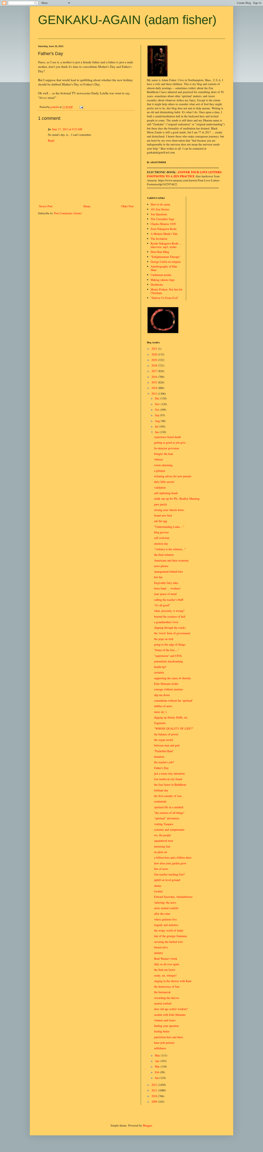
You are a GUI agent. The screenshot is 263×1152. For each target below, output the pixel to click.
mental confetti (163, 1003)
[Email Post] (81, 107)
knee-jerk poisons (164, 1043)
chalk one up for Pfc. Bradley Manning (177, 498)
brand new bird (163, 515)
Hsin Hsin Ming (160, 252)
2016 (154, 377)
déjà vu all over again (166, 964)
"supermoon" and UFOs (168, 656)
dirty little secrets (164, 482)
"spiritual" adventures (166, 818)
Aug (158, 421)
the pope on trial (163, 639)
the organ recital (163, 740)
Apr (157, 1061)
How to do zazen (160, 204)
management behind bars (168, 571)
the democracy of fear (167, 986)
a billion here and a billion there (172, 857)
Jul (157, 426)
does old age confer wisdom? (171, 1009)
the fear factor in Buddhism (170, 784)
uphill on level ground (167, 880)
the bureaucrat (162, 992)
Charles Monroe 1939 (163, 224)
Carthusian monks (161, 275)
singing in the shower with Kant (172, 981)
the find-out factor (164, 970)
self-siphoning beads (166, 493)
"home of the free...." (166, 650)
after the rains (162, 914)
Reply (51, 140)
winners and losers (164, 1020)
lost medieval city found (168, 779)
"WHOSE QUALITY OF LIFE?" (173, 728)
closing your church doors (169, 510)
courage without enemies (168, 689)
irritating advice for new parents (172, 476)
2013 (154, 394)
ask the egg (160, 521)
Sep (157, 415)
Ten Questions (159, 214)
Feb (157, 1072)
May (158, 1055)
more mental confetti (166, 908)
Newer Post (45, 206)
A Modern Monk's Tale (164, 234)
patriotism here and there (168, 1037)
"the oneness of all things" (169, 813)
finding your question (166, 1026)
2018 (154, 365)
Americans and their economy (171, 560)
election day (161, 543)
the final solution (164, 555)
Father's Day (161, 768)
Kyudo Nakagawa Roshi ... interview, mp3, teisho (166, 245)
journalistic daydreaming (168, 661)
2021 (154, 349)
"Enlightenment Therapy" (166, 257)
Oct (157, 410)
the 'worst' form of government (172, 633)
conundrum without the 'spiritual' (173, 700)
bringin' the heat (163, 454)
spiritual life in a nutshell (168, 807)
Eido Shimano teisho (166, 684)
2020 (154, 354)
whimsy (158, 459)
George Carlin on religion (166, 262)
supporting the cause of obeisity (172, 678)
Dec (157, 398)
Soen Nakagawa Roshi (163, 229)
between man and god (166, 745)
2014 (154, 388)
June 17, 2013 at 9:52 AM (67, 129)
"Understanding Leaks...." (169, 527)
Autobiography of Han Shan (164, 268)
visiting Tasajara (163, 824)
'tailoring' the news (165, 902)
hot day (158, 577)
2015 (154, 382)
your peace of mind (165, 594)
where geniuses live (165, 919)
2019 (154, 360)
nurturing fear (162, 846)
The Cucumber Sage (162, 219)
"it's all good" (162, 605)
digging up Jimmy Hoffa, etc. (171, 717)
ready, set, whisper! (165, 975)
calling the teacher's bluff (168, 600)
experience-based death (167, 437)
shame (157, 886)
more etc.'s (160, 712)
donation (159, 757)
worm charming (163, 465)
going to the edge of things (169, 644)
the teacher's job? (164, 762)
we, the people (162, 835)
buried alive (161, 947)
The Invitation (159, 239)
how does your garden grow (170, 863)
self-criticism (161, 538)
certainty (159, 672)
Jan (157, 1078)
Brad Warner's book (165, 959)
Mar (157, 1066)
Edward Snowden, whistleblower (173, 897)
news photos (161, 566)
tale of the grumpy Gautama (170, 936)
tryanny (158, 891)
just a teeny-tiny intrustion (169, 773)
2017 (154, 371)
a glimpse (159, 471)
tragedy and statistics (166, 925)
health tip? (160, 667)
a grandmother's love (166, 622)
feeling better (162, 1031)
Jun (157, 432)
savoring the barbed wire (168, 942)
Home (86, 206)
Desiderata (157, 284)
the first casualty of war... (169, 796)
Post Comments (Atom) (68, 213)
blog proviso (161, 532)
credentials (160, 801)
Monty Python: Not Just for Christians (166, 291)
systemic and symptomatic (169, 829)
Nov (158, 404)
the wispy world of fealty (168, 930)
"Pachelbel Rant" (164, 751)
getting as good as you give (170, 442)
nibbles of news (163, 706)
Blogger (147, 1125)
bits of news (161, 869)
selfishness (160, 1048)
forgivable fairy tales (166, 583)
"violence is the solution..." (170, 549)
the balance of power (166, 734)
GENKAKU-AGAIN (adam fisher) (127, 20)
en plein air (160, 852)
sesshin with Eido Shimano (170, 1015)
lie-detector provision (166, 448)
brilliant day (161, 790)
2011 (154, 1090)
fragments (160, 723)
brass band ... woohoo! (167, 588)
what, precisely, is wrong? (169, 611)
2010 (154, 1096)
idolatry (158, 953)
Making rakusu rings (162, 280)
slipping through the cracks (170, 628)
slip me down (162, 695)
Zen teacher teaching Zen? (169, 874)
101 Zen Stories (160, 209)
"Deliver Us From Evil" (165, 298)
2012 (154, 1085)
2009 (154, 1102)
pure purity (160, 504)
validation (160, 487)
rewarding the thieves (166, 998)
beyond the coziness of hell (169, 616)
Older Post (127, 206)
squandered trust (163, 841)
